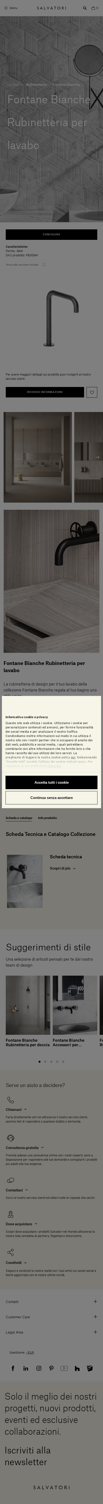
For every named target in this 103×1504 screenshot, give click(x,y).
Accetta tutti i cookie (51, 782)
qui (73, 757)
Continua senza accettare (51, 797)
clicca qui (54, 766)
